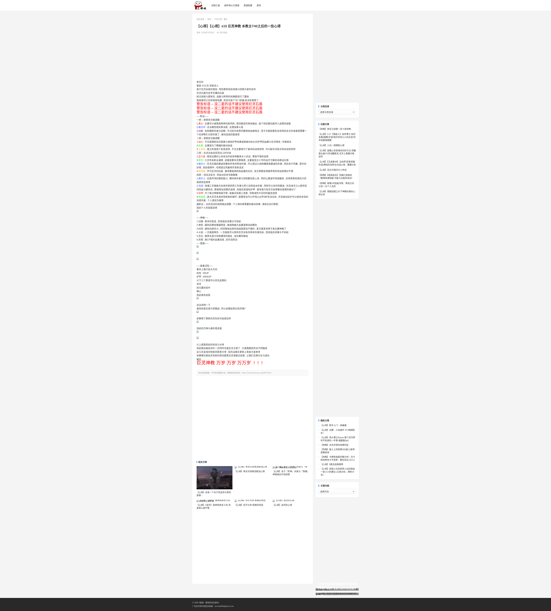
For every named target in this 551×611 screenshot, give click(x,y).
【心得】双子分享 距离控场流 (249, 505)
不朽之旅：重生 (220, 19)
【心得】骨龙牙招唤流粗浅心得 (250, 471)
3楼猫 (201, 603)
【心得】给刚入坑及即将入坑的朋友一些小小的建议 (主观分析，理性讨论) (338, 472)
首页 (209, 19)
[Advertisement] (253, 57)
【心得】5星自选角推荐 (332, 464)
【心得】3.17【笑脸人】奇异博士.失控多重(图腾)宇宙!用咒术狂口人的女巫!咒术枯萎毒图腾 (337, 137)
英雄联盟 (248, 5)
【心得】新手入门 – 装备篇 (334, 425)
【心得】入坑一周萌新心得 (331, 145)
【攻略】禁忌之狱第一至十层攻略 (335, 129)
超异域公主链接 (231, 5)
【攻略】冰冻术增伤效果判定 (335, 445)
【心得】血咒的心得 (282, 505)
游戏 (259, 5)
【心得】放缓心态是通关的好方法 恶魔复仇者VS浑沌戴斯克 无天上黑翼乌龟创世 (337, 153)
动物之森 (215, 5)
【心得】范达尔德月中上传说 (333, 170)
